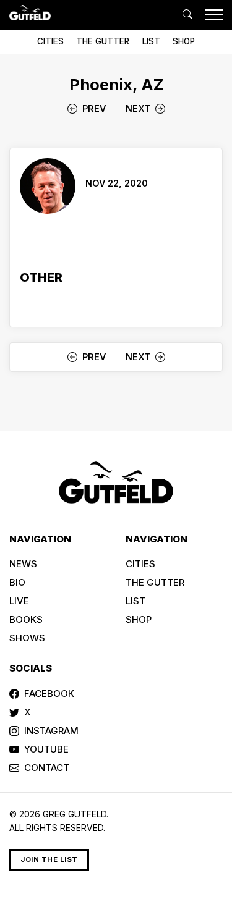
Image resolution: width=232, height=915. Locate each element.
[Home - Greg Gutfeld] (30, 12)
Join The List (49, 859)
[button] (187, 15)
